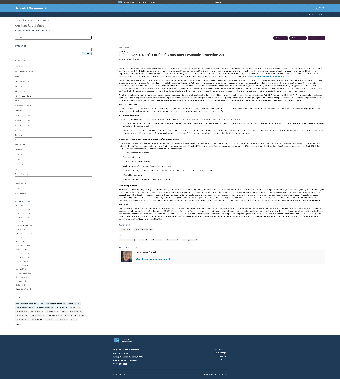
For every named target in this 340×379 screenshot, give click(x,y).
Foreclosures (20, 145)
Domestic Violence (22, 125)
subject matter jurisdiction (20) (74, 315)
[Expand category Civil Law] (90, 86)
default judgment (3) (172, 239)
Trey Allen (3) (20, 205)
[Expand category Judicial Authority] (90, 154)
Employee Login (220, 353)
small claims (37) (61, 307)
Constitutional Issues (23, 106)
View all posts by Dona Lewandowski (153, 259)
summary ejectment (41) (45, 307)
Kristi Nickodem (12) (23, 257)
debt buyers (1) (156, 239)
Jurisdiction (19, 159)
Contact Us (222, 356)
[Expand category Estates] (90, 130)
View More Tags (21, 324)
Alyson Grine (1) (21, 237)
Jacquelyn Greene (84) (24, 233)
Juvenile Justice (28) (52, 311)
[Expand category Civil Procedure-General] (90, 96)
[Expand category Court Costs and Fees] (90, 115)
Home (20, 20)
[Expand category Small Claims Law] (90, 179)
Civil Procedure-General (24, 96)
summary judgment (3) (190, 239)
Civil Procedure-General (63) (143, 229)
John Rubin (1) (21, 269)
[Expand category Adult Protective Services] (90, 71)
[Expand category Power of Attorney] (90, 174)
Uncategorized (20, 193)
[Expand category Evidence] (90, 135)
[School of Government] (123, 340)
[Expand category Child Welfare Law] (90, 81)
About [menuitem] (321, 14)
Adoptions (19, 67)
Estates (18, 130)
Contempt (19, 111)
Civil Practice (20, 91)
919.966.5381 (121, 364)
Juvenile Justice (21, 164)
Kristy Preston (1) (22, 265)
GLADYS (223, 359)
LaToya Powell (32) (22, 261)
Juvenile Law (20, 169)
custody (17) (49, 319)
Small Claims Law (21, 179)
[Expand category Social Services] (90, 183)
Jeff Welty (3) (20, 285)
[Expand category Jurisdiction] (90, 159)
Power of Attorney (22, 174)
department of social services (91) (27, 303)
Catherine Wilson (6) (23, 289)
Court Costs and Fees (23, 115)
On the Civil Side (29, 25)
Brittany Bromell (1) (23, 213)
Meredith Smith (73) (23, 273)
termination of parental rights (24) (71, 311)
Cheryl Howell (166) (23, 245)
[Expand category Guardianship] (90, 149)
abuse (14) (74, 319)
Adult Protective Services (24, 72)
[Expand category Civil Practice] (90, 91)
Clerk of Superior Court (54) (25, 307)
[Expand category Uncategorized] (90, 193)
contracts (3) (143, 239)
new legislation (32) (37, 311)
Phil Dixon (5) (21, 229)
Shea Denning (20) (23, 221)
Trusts (17, 188)
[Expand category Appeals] (90, 76)
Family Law (19, 140)
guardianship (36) (75, 307)
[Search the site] (84, 38)
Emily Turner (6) (22, 277)
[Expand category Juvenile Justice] (90, 164)
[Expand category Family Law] (90, 140)
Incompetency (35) (22, 311)
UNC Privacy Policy (220, 374)
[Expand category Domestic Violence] (90, 125)
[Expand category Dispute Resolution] (90, 120)
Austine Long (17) (22, 253)
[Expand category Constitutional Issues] (90, 105)
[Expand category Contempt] (90, 110)
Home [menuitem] (312, 14)
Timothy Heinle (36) (23, 241)
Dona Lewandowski (129, 59)
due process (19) (21, 319)
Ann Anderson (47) (23, 209)
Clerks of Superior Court (24, 101)
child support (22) (21, 315)
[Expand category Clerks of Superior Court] (90, 101)
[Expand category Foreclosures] (90, 144)
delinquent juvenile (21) (37, 315)
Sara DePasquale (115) (24, 225)
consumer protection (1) (127, 239)
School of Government (30, 8)
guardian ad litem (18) (35, 319)
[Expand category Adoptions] (90, 66)
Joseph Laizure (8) (22, 249)
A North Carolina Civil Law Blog (33, 30)
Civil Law (18, 86)
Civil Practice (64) (125, 229)
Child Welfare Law (22, 81)
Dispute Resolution (22, 120)
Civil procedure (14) (62, 319)
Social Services (20, 184)
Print (124, 51)
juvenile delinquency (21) (54, 315)
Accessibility (217, 2)
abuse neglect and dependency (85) (53, 303)
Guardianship (20, 149)
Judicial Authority (21, 154)
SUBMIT (87, 54)
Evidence (18, 135)
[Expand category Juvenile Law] (90, 169)
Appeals (18, 76)
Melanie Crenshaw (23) (24, 217)
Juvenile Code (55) (74, 303)
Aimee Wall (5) (21, 281)
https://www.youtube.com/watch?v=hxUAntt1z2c (266, 76)
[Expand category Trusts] (90, 188)
